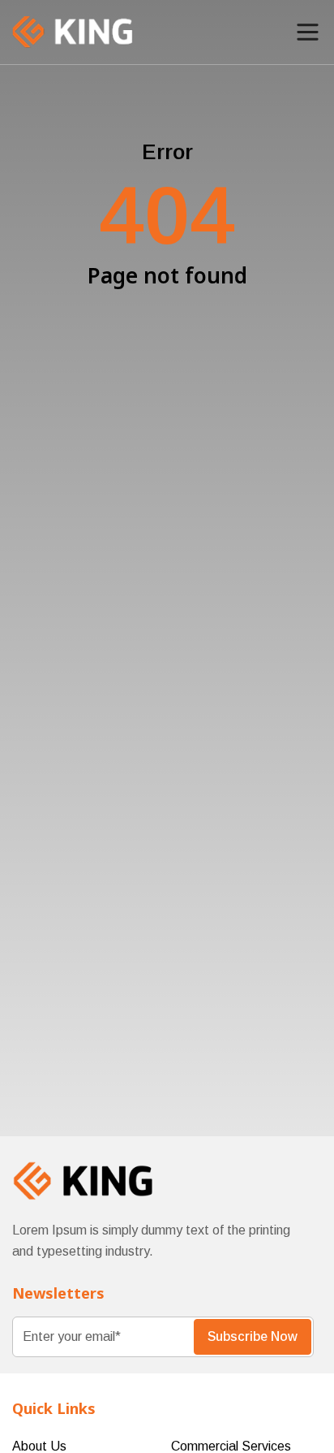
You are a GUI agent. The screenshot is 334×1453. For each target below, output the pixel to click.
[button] (307, 32)
